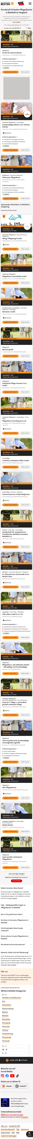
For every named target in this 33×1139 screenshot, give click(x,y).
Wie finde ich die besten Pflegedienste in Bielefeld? (16, 921)
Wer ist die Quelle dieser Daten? (16, 914)
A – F (15, 994)
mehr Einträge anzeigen (17, 874)
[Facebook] (7, 1075)
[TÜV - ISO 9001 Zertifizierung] (5, 1102)
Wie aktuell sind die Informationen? (16, 945)
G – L (16, 1046)
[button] (29, 1134)
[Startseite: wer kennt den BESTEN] (7, 3)
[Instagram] (2, 1075)
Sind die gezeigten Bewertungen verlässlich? (16, 929)
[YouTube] (12, 1075)
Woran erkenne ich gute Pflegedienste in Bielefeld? (16, 937)
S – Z (16, 1053)
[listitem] (11, 998)
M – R (16, 1049)
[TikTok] (17, 1075)
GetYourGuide (12, 210)
